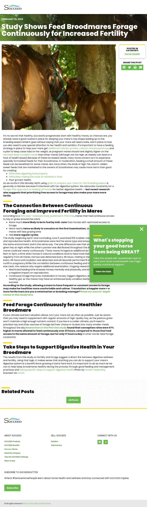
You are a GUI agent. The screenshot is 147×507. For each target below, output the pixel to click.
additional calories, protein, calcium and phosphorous (78, 148)
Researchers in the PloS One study (46, 327)
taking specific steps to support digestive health (47, 369)
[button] (124, 67)
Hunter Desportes (95, 369)
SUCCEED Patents (43, 503)
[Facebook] (99, 442)
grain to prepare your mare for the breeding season (76, 183)
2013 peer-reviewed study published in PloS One (47, 216)
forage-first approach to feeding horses (27, 189)
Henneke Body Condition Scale (20, 154)
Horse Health (132, 54)
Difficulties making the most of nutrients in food (35, 176)
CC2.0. (21, 373)
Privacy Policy (29, 503)
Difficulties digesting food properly (28, 173)
